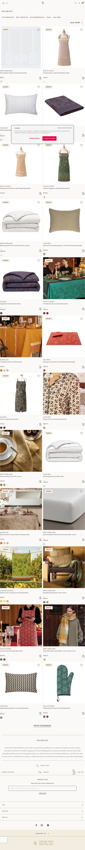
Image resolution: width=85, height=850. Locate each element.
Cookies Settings (34, 138)
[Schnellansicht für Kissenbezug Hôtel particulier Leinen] (83, 598)
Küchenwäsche (37, 17)
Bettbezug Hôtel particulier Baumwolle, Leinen (15, 245)
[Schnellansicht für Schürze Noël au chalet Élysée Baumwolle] (83, 78)
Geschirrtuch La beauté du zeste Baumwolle (14, 593)
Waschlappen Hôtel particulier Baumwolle (13, 73)
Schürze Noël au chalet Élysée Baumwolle (56, 73)
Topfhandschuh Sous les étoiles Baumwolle (56, 708)
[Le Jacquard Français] (42, 841)
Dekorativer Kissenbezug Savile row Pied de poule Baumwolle (62, 245)
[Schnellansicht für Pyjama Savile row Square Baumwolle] (83, 424)
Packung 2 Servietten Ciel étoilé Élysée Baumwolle (59, 362)
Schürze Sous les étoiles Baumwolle (11, 651)
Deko (49, 17)
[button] (79, 3)
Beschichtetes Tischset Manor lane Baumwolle (15, 534)
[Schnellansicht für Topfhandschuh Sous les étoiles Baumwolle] (83, 713)
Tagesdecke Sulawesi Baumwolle (10, 304)
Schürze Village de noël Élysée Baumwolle (56, 188)
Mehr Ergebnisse (42, 725)
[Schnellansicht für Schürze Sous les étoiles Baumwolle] (40, 656)
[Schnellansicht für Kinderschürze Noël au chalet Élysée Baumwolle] (40, 193)
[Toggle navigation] (3, 3)
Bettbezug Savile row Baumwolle (53, 476)
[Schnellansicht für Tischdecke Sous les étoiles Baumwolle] (83, 309)
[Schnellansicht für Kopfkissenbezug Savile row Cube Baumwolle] (40, 713)
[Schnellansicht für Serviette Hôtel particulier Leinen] (40, 481)
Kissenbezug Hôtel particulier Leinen (54, 593)
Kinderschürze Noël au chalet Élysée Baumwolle (15, 188)
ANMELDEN (42, 793)
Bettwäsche (22, 17)
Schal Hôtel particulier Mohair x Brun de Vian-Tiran (59, 651)
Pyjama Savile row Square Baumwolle (55, 419)
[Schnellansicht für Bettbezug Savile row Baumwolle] (83, 481)
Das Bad (57, 17)
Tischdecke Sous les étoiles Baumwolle (55, 304)
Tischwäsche (8, 17)
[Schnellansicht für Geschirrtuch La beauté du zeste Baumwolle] (40, 598)
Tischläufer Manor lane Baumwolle (11, 362)
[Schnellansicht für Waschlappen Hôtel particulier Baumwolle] (40, 78)
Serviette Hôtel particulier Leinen (10, 476)
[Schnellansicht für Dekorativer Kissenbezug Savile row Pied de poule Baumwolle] (83, 250)
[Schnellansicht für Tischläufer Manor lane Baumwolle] (40, 367)
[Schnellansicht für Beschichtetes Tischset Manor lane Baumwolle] (40, 540)
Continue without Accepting (64, 127)
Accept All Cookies (49, 138)
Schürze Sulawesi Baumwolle (9, 419)
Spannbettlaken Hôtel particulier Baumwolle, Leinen (59, 534)
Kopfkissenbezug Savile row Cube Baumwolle (14, 708)
